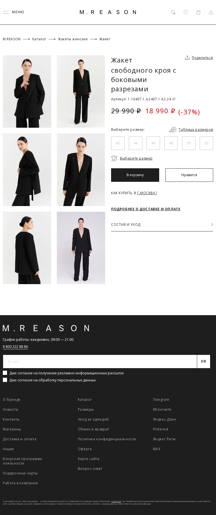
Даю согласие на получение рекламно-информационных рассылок (66, 373)
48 (171, 143)
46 (153, 143)
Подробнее (116, 501)
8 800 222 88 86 (15, 346)
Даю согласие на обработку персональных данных (52, 380)
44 (136, 143)
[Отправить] (205, 46)
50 (189, 143)
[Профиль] (211, 12)
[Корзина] (198, 12)
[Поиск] (173, 12)
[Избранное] (186, 12)
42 (118, 143)
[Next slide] (204, 334)
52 (206, 143)
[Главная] (108, 12)
